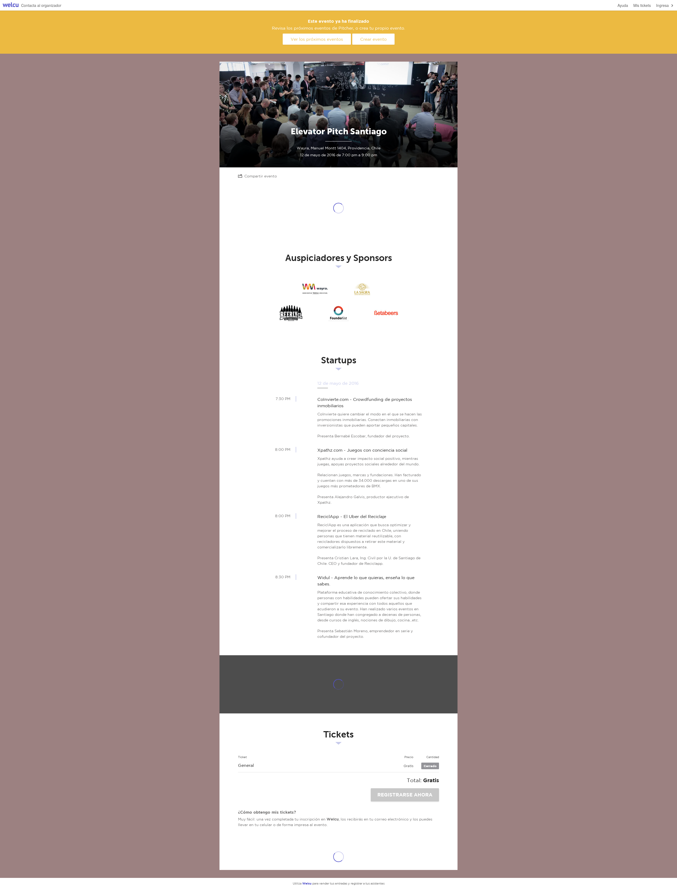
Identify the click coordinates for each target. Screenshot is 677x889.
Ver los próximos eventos (317, 39)
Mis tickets (642, 5)
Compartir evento (260, 176)
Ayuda (622, 5)
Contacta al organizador (41, 5)
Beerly (291, 313)
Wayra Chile (315, 289)
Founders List (338, 313)
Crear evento (373, 39)
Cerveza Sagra (362, 289)
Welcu (11, 5)
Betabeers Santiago (386, 313)
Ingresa (662, 5)
